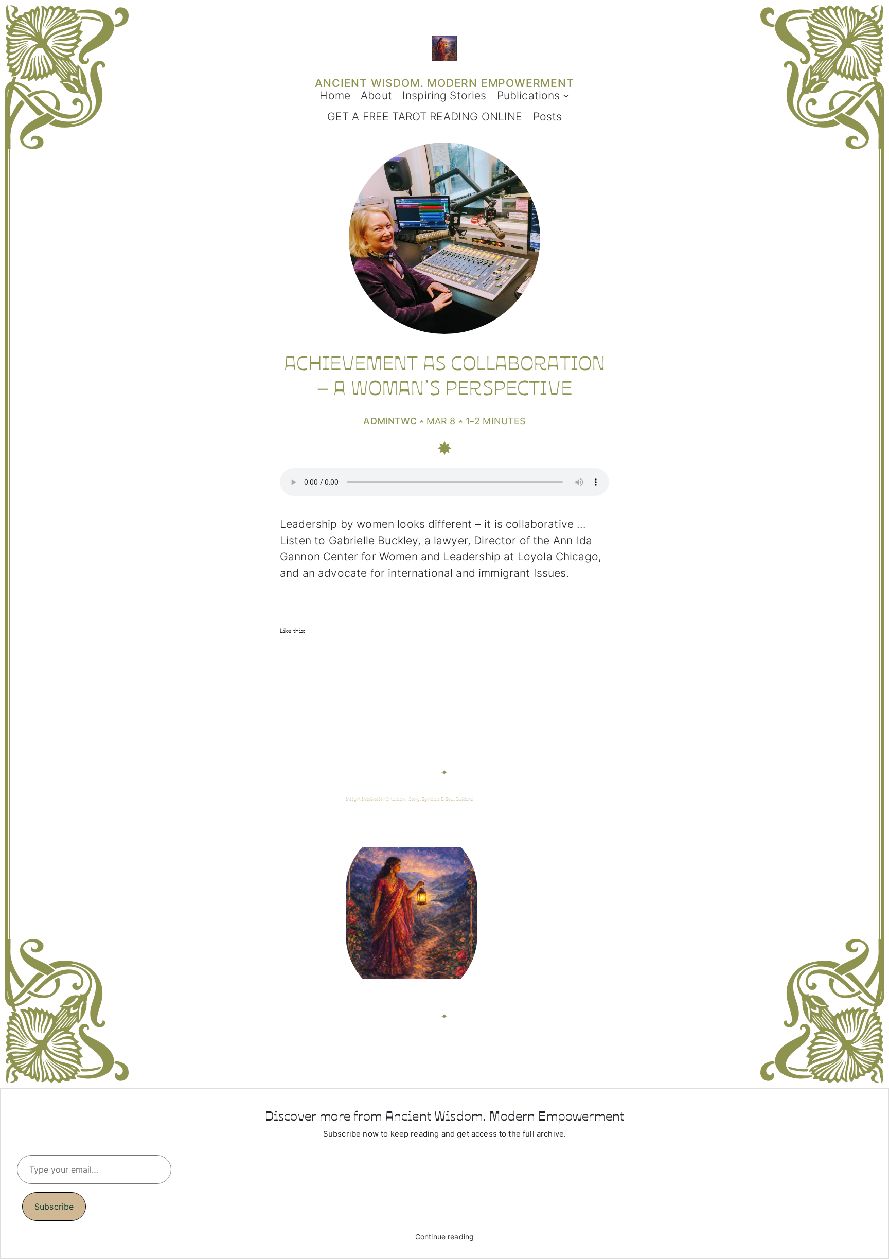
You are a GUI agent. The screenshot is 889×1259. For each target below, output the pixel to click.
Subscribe (54, 1206)
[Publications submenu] (566, 95)
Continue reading (444, 1236)
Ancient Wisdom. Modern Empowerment (444, 83)
